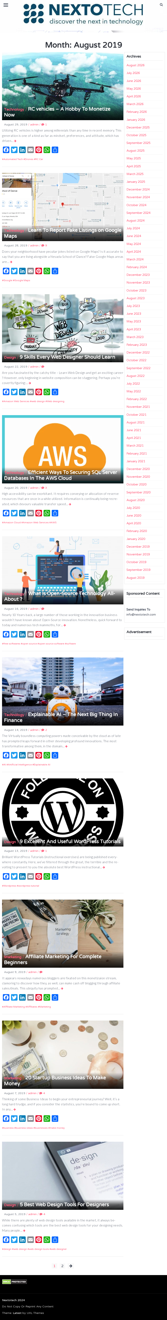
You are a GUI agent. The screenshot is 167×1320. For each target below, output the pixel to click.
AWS (53, 522)
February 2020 (136, 531)
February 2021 (136, 453)
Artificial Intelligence (20, 764)
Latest (17, 1313)
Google (7, 280)
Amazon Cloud (12, 522)
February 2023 (136, 345)
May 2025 (133, 158)
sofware (71, 643)
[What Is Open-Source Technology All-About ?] (65, 625)
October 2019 (136, 562)
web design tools (39, 1249)
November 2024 (138, 197)
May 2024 (133, 244)
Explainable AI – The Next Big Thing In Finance (61, 717)
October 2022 (136, 360)
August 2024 (135, 220)
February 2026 (136, 112)
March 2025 (135, 174)
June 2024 (133, 236)
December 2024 (138, 189)
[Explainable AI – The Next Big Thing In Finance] (66, 746)
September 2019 (138, 570)
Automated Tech (13, 159)
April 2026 (133, 96)
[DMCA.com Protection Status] (14, 1281)
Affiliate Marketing (14, 1006)
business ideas (24, 1127)
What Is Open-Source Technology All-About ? (59, 596)
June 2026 (133, 81)
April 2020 (133, 523)
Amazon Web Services (16, 401)
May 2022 (133, 391)
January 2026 (135, 120)
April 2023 (133, 329)
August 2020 (135, 500)
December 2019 (138, 546)
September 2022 (138, 368)
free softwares (11, 643)
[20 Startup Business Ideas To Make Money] (14, 1109)
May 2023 (133, 321)
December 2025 (138, 127)
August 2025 (135, 150)
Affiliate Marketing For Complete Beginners (52, 959)
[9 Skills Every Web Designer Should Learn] (30, 383)
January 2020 (135, 539)
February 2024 (136, 267)
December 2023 (138, 275)
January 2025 (135, 182)
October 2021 (136, 415)
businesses (41, 1127)
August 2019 (135, 578)
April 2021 (133, 438)
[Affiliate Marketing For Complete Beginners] (62, 988)
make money (57, 1127)
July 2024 (133, 228)
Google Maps (22, 280)
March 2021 (135, 445)
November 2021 (138, 407)
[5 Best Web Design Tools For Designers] (24, 1230)
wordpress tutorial (28, 885)
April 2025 (133, 166)
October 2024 (136, 205)
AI (4, 764)
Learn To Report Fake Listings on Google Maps (62, 233)
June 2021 (133, 430)
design (7, 1249)
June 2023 (133, 314)
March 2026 (135, 104)
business (8, 1127)
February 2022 (136, 399)
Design (10, 357)
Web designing (55, 401)
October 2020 (136, 484)
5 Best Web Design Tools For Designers (64, 1205)
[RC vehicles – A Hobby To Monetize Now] (15, 141)
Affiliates (32, 1006)
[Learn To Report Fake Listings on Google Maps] (11, 261)
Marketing (12, 957)
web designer (59, 1249)
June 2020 (133, 515)
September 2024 (138, 213)
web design (38, 401)
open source (29, 643)
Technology (14, 109)
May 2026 (133, 88)
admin (34, 124)
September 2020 (138, 492)
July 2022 (133, 383)
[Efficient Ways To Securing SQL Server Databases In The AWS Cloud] (70, 504)
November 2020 (138, 477)
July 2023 (133, 306)
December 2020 (138, 469)
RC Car (39, 159)
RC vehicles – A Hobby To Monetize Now (57, 112)
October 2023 (136, 290)
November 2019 (138, 554)
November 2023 (138, 282)
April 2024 (133, 252)
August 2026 (135, 65)
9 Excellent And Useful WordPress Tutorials (70, 841)
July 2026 (133, 73)
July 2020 (133, 508)
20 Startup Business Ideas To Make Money (55, 1081)
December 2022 (138, 352)
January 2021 (135, 461)
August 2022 (135, 376)
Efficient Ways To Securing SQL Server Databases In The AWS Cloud (60, 475)
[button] (161, 5)
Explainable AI (42, 764)
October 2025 (136, 135)
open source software (51, 643)
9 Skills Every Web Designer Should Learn (67, 357)
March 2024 (135, 259)
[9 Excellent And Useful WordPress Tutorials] (104, 867)
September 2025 (138, 143)
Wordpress (9, 885)
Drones (29, 159)
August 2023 (135, 298)
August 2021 (135, 422)
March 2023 (135, 337)
